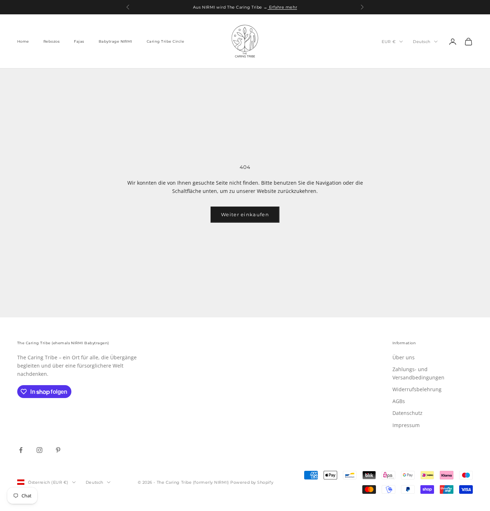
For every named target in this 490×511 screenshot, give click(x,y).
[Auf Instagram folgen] (39, 450)
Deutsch (421, 41)
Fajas (79, 41)
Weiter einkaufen (245, 214)
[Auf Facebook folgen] (20, 450)
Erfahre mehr (282, 7)
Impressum (406, 425)
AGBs (398, 401)
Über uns (403, 357)
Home (23, 41)
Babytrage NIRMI (115, 41)
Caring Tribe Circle (165, 41)
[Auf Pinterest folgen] (58, 450)
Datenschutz (407, 413)
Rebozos (51, 41)
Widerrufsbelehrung (417, 389)
